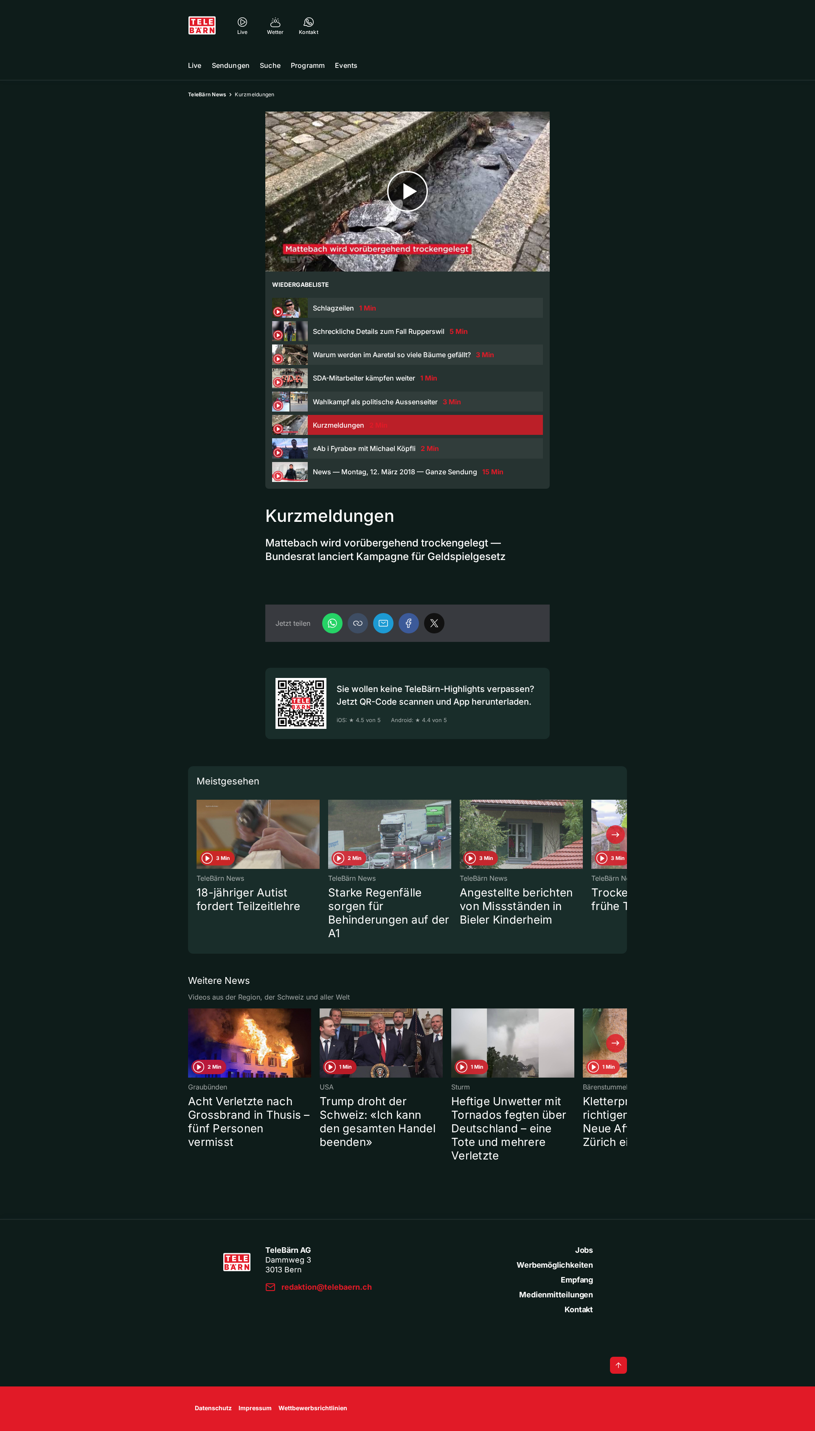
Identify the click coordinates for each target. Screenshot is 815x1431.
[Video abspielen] (407, 192)
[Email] (383, 623)
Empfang (577, 1279)
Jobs (584, 1250)
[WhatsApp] (332, 623)
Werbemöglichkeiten (555, 1264)
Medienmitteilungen (556, 1294)
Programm (308, 65)
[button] (358, 623)
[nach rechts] (615, 834)
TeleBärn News (207, 94)
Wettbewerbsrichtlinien (312, 1407)
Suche (270, 65)
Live (195, 65)
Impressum (255, 1407)
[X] (434, 623)
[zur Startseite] (202, 25)
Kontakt (579, 1309)
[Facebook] (409, 623)
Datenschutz (213, 1407)
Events (346, 65)
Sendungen (231, 65)
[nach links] (199, 834)
